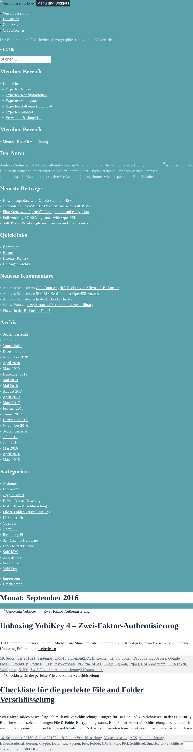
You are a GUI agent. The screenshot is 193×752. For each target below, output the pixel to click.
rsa (87, 664)
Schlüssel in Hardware (20, 540)
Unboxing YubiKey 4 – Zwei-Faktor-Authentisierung (89, 625)
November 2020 (15, 357)
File (85, 743)
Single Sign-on (115, 664)
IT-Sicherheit (13, 517)
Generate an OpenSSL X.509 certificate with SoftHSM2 (47, 206)
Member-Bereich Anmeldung (25, 141)
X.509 (25, 749)
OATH (5, 664)
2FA (86, 658)
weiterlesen (47, 649)
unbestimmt (12, 557)
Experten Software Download (29, 106)
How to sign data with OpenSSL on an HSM (38, 200)
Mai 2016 (10, 448)
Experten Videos (19, 89)
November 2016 (15, 425)
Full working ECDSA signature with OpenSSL (39, 217)
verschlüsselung (177, 743)
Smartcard (155, 743)
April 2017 (11, 397)
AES (133, 738)
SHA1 (97, 664)
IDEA (106, 743)
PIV (80, 664)
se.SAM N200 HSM (18, 546)
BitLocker (11, 19)
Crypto (44, 743)
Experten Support (19, 112)
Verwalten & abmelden (24, 118)
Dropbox (140, 658)
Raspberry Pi (13, 535)
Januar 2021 (12, 346)
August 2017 (13, 391)
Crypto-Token (120, 658)
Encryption (71, 743)
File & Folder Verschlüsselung (27, 512)
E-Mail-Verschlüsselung (22, 500)
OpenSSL (10, 24)
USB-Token (177, 664)
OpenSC (9, 523)
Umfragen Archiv (16, 264)
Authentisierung (151, 738)
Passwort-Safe (65, 664)
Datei (56, 743)
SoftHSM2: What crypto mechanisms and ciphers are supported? (53, 223)
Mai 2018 (10, 386)
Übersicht (10, 83)
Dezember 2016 (15, 420)
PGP (116, 743)
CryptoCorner (13, 30)
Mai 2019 (10, 380)
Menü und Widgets (53, 3)
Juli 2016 (10, 437)
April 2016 (11, 454)
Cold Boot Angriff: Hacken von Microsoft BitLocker (77, 288)
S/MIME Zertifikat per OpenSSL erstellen (69, 293)
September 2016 (15, 431)
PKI (125, 743)
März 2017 (11, 403)
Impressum (11, 578)
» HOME (7, 49)
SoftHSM (10, 552)
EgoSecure (157, 658)
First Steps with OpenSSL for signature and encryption (46, 212)
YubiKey (10, 569)
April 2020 (11, 363)
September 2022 (15, 334)
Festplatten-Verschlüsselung (25, 506)
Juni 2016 (10, 442)
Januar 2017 (12, 414)
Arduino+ (10, 483)
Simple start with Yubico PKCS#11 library (60, 305)
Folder (95, 743)
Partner (8, 253)
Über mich (11, 247)
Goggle (174, 658)
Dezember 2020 (15, 351)
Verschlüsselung (15, 13)
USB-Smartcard (153, 664)
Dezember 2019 (15, 374)
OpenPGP (20, 664)
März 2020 (11, 368)
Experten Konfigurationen (26, 95)
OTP (48, 664)
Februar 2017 (13, 408)
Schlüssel (137, 743)
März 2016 (11, 459)
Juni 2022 (10, 340)
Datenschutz (12, 584)
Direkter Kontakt (16, 258)
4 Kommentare (41, 749)
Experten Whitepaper (22, 100)
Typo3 (134, 664)
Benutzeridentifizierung (18, 743)
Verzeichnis (9, 749)
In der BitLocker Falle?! (55, 299)
